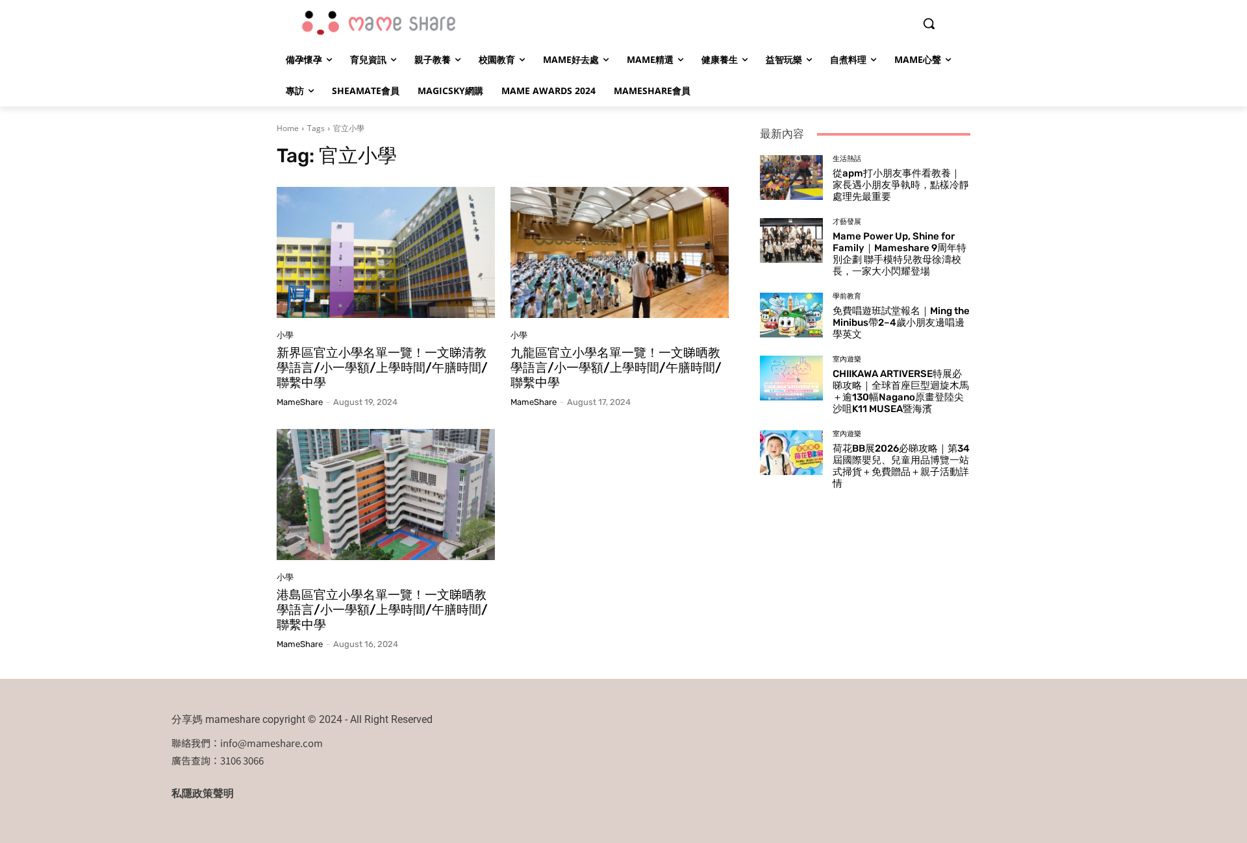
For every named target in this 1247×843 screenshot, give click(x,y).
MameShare (300, 402)
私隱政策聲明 (202, 793)
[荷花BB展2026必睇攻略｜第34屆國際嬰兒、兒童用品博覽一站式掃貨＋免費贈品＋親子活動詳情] (791, 452)
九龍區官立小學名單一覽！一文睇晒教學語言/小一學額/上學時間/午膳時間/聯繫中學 (616, 367)
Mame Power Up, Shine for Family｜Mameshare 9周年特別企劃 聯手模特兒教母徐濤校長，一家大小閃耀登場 (899, 253)
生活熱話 (847, 158)
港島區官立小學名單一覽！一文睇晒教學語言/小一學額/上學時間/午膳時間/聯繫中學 (382, 609)
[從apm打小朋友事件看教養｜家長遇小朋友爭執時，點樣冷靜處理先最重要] (791, 177)
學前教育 (847, 296)
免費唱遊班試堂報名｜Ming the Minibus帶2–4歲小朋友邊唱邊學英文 (901, 322)
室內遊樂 (847, 359)
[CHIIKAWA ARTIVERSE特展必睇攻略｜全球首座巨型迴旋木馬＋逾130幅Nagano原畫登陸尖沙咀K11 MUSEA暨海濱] (791, 378)
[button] (928, 23)
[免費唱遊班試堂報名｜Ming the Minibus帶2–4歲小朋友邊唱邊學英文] (791, 315)
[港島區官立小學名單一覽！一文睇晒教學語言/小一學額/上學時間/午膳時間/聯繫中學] (386, 494)
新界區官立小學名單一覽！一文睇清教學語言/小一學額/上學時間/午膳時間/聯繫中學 (382, 367)
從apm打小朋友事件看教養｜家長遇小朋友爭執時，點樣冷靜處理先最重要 (901, 184)
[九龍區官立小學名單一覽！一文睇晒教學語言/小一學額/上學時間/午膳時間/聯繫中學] (619, 252)
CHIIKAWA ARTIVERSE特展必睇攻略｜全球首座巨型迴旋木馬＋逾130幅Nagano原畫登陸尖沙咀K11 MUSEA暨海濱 (901, 391)
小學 (285, 335)
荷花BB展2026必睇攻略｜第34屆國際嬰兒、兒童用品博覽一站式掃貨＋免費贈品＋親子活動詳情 (901, 466)
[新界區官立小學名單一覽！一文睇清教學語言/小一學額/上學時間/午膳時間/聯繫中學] (386, 252)
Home (288, 128)
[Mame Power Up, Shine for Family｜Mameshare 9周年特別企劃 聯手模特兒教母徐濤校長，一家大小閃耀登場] (791, 240)
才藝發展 (847, 221)
